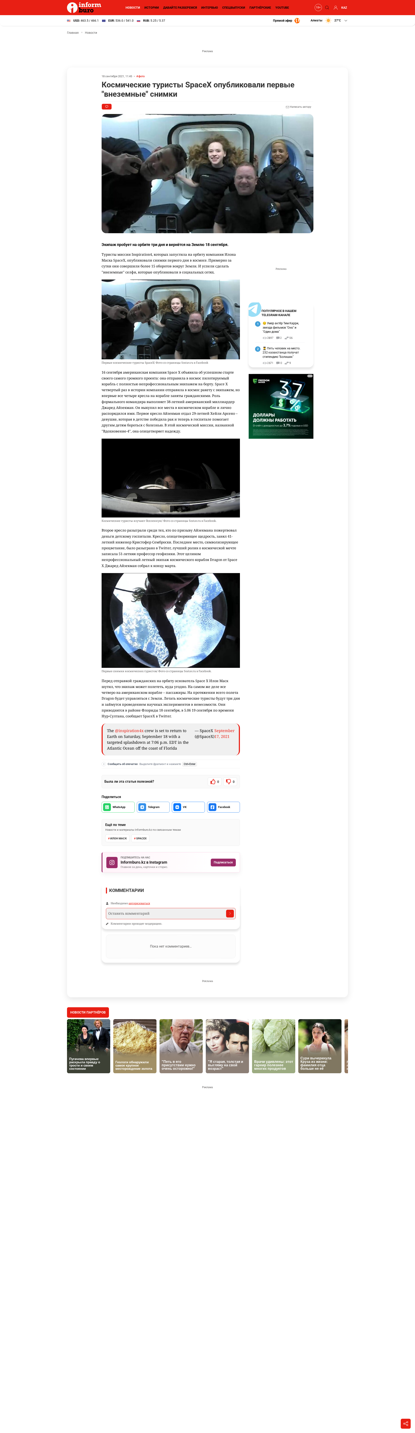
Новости (133, 7)
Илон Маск (118, 838)
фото (141, 76)
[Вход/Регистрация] (335, 7)
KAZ (344, 7)
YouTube (282, 7)
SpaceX (141, 838)
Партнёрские (260, 7)
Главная (73, 32)
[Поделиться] (406, 1424)
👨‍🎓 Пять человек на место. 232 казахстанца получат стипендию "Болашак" (281, 352)
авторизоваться (139, 903)
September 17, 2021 (224, 733)
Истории (151, 7)
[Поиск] (326, 7)
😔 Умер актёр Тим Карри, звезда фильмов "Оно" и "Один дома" (281, 327)
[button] (329, 20)
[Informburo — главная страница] (85, 7)
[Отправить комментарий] (230, 913)
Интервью (209, 7)
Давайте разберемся (180, 7)
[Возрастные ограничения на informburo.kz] (317, 7)
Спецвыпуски (233, 7)
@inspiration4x (129, 730)
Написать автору (300, 106)
